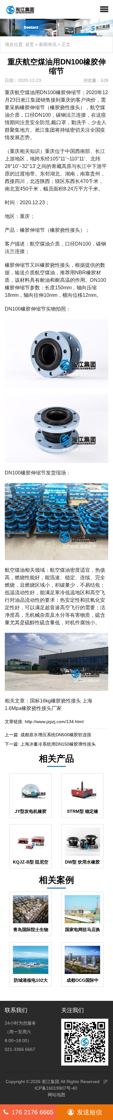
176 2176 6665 (32, 1112)
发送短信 (89, 1112)
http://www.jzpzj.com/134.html (54, 721)
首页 (29, 44)
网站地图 (56, 1094)
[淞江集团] (17, 9)
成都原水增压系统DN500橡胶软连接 (55, 734)
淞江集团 (50, 1081)
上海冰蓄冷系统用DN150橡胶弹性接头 (58, 744)
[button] (104, 9)
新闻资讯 (47, 44)
